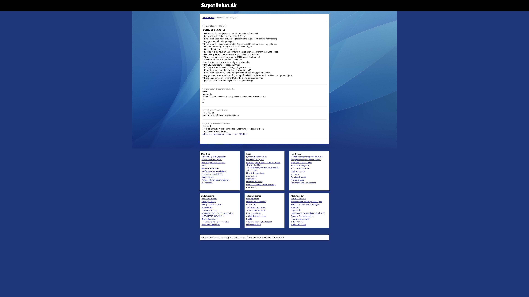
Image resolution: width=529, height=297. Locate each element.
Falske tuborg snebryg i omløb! (214, 157)
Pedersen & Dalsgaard (300, 165)
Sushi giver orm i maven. (255, 207)
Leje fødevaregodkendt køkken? (214, 171)
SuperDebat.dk (208, 17)
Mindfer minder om (298, 225)
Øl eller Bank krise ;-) (209, 219)
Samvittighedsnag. (209, 201)
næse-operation (252, 199)
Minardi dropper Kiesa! (255, 173)
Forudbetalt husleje (298, 177)
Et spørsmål (295, 210)
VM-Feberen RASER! (253, 225)
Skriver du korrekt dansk (255, 210)
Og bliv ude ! (251, 179)
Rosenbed (295, 207)
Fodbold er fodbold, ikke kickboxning (261, 184)
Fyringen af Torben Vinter (256, 157)
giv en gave (295, 174)
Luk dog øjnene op (253, 213)
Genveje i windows (298, 199)
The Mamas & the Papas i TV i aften (215, 222)
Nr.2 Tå (249, 219)
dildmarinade (207, 183)
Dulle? (204, 165)
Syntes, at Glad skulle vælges (302, 216)
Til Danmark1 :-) (297, 222)
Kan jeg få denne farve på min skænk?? (306, 160)
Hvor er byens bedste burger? (213, 162)
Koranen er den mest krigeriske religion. (306, 201)
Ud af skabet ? (207, 207)
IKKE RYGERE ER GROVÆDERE (212, 216)
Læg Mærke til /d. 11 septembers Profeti (217, 213)
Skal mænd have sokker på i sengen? (305, 204)
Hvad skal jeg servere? (210, 168)
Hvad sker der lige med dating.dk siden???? (307, 213)
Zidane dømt (251, 176)
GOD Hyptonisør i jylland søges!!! (259, 222)
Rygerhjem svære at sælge (301, 162)
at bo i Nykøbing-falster (300, 168)
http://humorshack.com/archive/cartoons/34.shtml (225, 134)
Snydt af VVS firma (298, 171)
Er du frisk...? (251, 187)
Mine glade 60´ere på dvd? (212, 204)
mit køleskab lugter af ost (256, 216)
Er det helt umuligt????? (255, 160)
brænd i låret (251, 204)
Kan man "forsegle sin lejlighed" (303, 183)
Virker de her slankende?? (256, 201)
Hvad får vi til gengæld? (300, 219)
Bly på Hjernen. (207, 177)
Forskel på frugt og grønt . (212, 160)
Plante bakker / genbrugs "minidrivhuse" (306, 157)
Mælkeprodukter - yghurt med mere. (216, 180)
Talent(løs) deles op (209, 210)
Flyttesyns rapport (298, 180)
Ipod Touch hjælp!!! (209, 199)
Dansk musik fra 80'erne (211, 225)
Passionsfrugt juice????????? (212, 174)
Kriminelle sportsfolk (254, 182)
